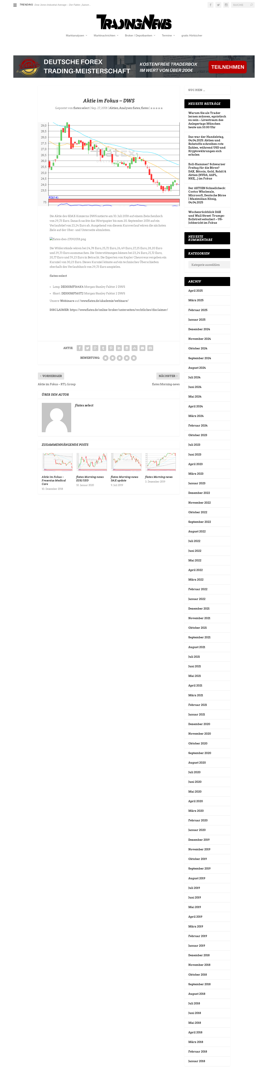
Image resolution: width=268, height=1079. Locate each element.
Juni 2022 (194, 550)
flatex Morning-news (159, 477)
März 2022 (195, 579)
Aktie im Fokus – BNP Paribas (50, 5)
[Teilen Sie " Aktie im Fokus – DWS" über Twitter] (87, 348)
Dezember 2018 (199, 955)
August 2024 (197, 367)
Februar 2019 (197, 936)
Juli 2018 (194, 1003)
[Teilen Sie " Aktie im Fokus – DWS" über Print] (150, 348)
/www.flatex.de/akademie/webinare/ (104, 300)
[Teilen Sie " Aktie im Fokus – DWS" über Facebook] (80, 348)
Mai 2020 (194, 791)
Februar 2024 (197, 425)
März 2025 (195, 300)
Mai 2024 (194, 396)
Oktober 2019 (197, 859)
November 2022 (199, 502)
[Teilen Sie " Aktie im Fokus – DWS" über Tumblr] (103, 348)
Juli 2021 (194, 656)
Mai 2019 (194, 907)
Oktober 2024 (197, 348)
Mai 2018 (194, 1022)
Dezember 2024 (199, 329)
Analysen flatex (129, 108)
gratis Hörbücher (191, 35)
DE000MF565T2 (72, 293)
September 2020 (199, 753)
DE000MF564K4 (72, 286)
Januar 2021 (196, 714)
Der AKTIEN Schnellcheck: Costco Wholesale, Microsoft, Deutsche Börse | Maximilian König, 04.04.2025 (207, 195)
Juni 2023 (194, 454)
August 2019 (196, 878)
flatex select (81, 108)
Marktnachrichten (104, 35)
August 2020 (197, 762)
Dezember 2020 (199, 724)
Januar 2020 (197, 830)
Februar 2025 (197, 310)
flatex (145, 108)
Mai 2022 (194, 560)
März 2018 (195, 1042)
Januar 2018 (196, 1061)
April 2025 (195, 290)
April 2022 (195, 570)
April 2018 (195, 1032)
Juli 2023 (194, 444)
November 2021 (199, 618)
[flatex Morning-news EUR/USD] (91, 462)
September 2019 (199, 868)
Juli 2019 (194, 888)
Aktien (113, 108)
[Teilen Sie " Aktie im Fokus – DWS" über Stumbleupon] (135, 348)
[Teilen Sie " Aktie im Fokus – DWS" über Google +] (95, 348)
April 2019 (195, 916)
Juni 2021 (194, 666)
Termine (167, 35)
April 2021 (195, 685)
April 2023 (195, 464)
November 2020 (199, 733)
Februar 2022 (197, 589)
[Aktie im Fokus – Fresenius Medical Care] (57, 462)
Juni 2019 (194, 897)
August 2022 (197, 531)
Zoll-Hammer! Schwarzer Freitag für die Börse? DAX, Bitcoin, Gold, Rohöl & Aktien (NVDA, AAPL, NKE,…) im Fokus (207, 171)
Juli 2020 (194, 772)
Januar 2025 (196, 319)
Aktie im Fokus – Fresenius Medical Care (54, 480)
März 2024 (195, 416)
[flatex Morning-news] (160, 462)
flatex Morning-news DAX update (124, 478)
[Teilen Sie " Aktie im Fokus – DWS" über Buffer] (127, 348)
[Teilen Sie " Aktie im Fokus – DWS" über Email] (142, 348)
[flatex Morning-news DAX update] (126, 462)
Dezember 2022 (199, 492)
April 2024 (195, 406)
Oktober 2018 (197, 974)
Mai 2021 (194, 676)
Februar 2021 (197, 704)
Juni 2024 (194, 387)
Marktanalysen (75, 35)
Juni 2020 (194, 781)
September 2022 (199, 521)
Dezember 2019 (199, 839)
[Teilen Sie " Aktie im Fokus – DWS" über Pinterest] (111, 348)
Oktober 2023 (197, 435)
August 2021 (196, 647)
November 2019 (199, 849)
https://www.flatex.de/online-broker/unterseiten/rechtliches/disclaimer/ (119, 309)
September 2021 (199, 637)
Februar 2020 (198, 820)
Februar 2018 (197, 1051)
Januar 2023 (196, 483)
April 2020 (195, 801)
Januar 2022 (196, 599)
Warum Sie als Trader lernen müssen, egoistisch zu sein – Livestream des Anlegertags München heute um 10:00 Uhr (207, 120)
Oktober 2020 (197, 743)
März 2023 (195, 473)
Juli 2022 (194, 541)
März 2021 (195, 695)
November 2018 (199, 964)
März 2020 (196, 810)
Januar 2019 (196, 945)
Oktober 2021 (197, 627)
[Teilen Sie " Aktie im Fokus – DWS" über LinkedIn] (119, 348)
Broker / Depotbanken (138, 35)
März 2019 (195, 926)
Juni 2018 (194, 1013)
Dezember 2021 (199, 608)
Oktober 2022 (197, 512)
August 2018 (196, 993)
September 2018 (199, 984)
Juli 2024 (194, 377)
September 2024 (199, 358)
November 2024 (199, 338)
